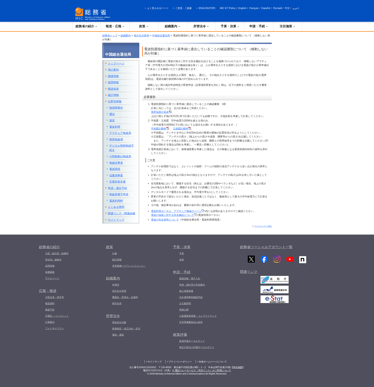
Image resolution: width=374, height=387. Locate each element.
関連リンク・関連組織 (121, 213)
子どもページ (52, 278)
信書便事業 (116, 175)
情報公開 (184, 309)
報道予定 (50, 309)
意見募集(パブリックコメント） (129, 266)
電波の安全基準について (165, 219)
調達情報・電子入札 (189, 278)
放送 (112, 120)
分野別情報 (115, 101)
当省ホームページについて (213, 362)
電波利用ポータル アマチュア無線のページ (176, 211)
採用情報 (113, 82)
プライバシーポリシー (180, 362)
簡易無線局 (116, 139)
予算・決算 (228, 26)
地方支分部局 (141, 35)
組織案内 (171, 26)
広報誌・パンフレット (57, 316)
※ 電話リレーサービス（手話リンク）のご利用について (201, 370)
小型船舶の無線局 (120, 156)
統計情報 (113, 95)
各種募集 (50, 272)
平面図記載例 (158, 128)
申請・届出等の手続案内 (192, 284)
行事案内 (50, 322)
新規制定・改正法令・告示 (126, 328)
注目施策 (286, 26)
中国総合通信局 (161, 35)
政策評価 (180, 335)
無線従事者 (116, 162)
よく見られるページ (157, 8)
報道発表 (113, 88)
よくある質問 (116, 206)
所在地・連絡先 (53, 259)
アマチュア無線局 (120, 133)
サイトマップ (116, 219)
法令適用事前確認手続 (191, 297)
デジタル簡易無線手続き (121, 148)
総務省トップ (109, 35)
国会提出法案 (119, 322)
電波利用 (114, 126)
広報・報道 (47, 291)
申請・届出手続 (117, 188)
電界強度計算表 (160, 112)
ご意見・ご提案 (183, 8)
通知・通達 (118, 334)
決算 (181, 259)
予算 (181, 253)
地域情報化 (116, 107)
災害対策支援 (117, 181)
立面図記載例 (180, 128)
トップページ (116, 63)
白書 (114, 253)
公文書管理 (185, 303)
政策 (142, 26)
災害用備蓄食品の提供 (191, 322)
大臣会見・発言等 (54, 297)
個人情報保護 (186, 291)
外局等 (115, 284)
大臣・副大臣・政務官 (57, 253)
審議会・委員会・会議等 (125, 297)
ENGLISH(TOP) (207, 8)
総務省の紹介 (85, 26)
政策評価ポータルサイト (192, 341)
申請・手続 (257, 26)
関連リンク (249, 272)
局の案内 (113, 69)
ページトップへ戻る (263, 226)
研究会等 (117, 303)
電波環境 (114, 169)
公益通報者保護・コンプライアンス (198, 316)
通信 (112, 114)
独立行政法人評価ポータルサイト (196, 347)
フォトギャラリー (54, 328)
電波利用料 (116, 200)
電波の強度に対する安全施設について (172, 215)
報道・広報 (113, 26)
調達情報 (113, 76)
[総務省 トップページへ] (93, 14)
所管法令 (199, 26)
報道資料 (50, 303)
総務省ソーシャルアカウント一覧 (266, 247)
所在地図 (237, 367)
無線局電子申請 (118, 194)
